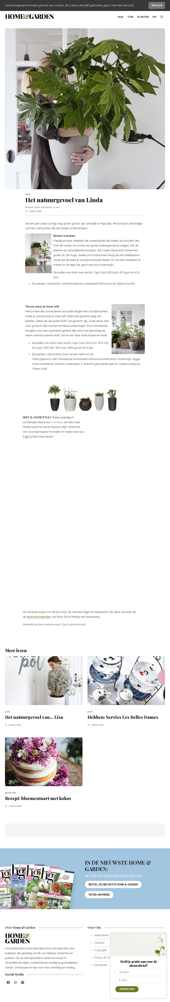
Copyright (100, 950)
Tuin (130, 17)
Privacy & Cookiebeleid (109, 957)
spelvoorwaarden (39, 616)
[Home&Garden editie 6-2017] (54, 891)
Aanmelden (127, 989)
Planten (143, 17)
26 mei (56, 207)
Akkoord (156, 5)
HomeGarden (29, 16)
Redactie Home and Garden (38, 207)
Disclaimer (100, 965)
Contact (99, 942)
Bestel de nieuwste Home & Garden (113, 884)
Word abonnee (99, 894)
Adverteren (101, 935)
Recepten (10, 793)
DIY (155, 17)
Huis (120, 17)
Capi (26, 436)
